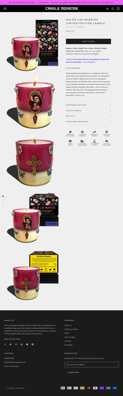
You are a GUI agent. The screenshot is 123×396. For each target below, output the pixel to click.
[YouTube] (27, 344)
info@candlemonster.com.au (14, 362)
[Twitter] (10, 344)
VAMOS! (95, 54)
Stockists (68, 341)
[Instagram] (16, 344)
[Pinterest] (21, 344)
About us (68, 325)
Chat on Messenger (11, 366)
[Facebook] (5, 344)
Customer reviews (71, 329)
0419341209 (9, 358)
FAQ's (67, 333)
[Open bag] (118, 8)
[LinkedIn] (33, 344)
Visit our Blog (70, 337)
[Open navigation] (5, 9)
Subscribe (73, 372)
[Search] (113, 8)
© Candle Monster (15, 388)
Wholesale (69, 345)
